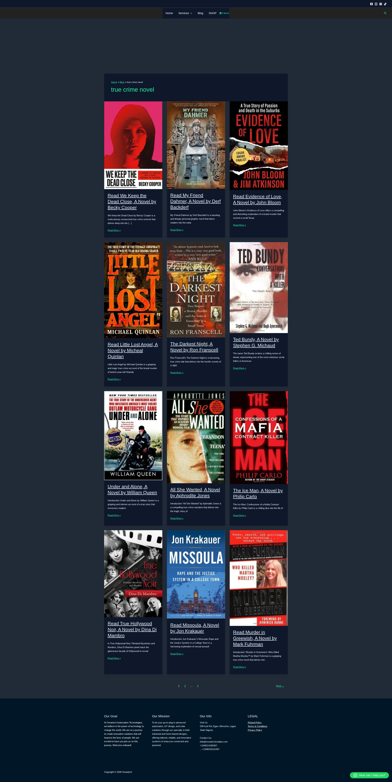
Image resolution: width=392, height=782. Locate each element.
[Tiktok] (385, 4)
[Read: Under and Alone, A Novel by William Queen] (133, 435)
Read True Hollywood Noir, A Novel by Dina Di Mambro (132, 629)
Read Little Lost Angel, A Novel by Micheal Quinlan (133, 350)
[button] (190, 13)
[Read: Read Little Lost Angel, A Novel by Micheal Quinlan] (133, 290)
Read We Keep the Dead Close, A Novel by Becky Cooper (132, 201)
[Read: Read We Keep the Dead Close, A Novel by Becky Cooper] (133, 145)
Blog (200, 13)
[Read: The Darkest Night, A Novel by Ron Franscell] (196, 289)
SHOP (213, 13)
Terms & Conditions (257, 726)
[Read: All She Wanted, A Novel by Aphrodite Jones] (196, 437)
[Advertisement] (196, 41)
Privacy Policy (255, 730)
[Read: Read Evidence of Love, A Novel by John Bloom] (259, 145)
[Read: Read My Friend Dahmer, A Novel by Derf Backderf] (196, 145)
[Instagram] (380, 4)
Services (183, 13)
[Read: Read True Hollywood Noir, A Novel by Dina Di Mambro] (133, 573)
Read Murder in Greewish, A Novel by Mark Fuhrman (255, 638)
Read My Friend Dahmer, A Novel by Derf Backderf (195, 201)
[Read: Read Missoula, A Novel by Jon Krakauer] (196, 574)
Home (169, 13)
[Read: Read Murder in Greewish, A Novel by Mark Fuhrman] (259, 577)
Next (280, 686)
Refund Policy (255, 722)
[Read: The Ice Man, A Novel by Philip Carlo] (259, 437)
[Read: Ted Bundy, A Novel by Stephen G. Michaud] (259, 287)
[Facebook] (371, 4)
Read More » (114, 230)
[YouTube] (376, 4)
